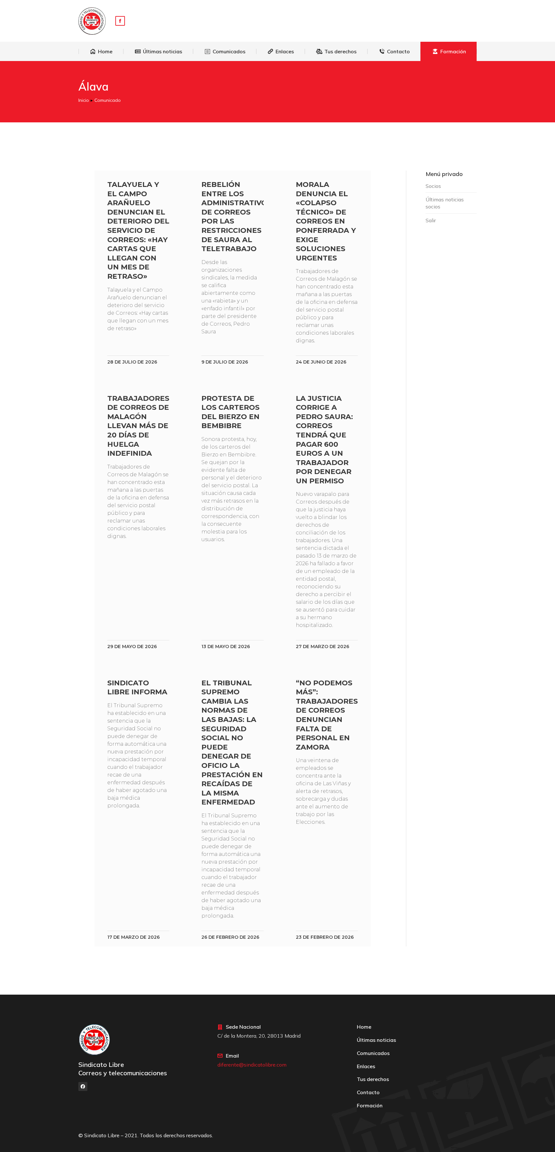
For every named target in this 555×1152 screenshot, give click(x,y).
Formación (370, 1105)
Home (364, 1027)
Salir (431, 220)
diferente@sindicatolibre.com (251, 1064)
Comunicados (373, 1053)
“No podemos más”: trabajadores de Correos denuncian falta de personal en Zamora (327, 715)
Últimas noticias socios (445, 203)
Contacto (368, 1092)
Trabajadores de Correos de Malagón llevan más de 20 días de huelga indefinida (138, 426)
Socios (433, 186)
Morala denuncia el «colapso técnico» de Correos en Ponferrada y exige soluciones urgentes (326, 221)
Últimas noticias (376, 1040)
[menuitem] (101, 51)
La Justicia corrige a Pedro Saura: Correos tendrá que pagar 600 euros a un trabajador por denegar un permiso (324, 439)
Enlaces (366, 1066)
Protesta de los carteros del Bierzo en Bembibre (230, 412)
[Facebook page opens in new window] (120, 21)
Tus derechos (373, 1079)
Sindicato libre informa (137, 688)
